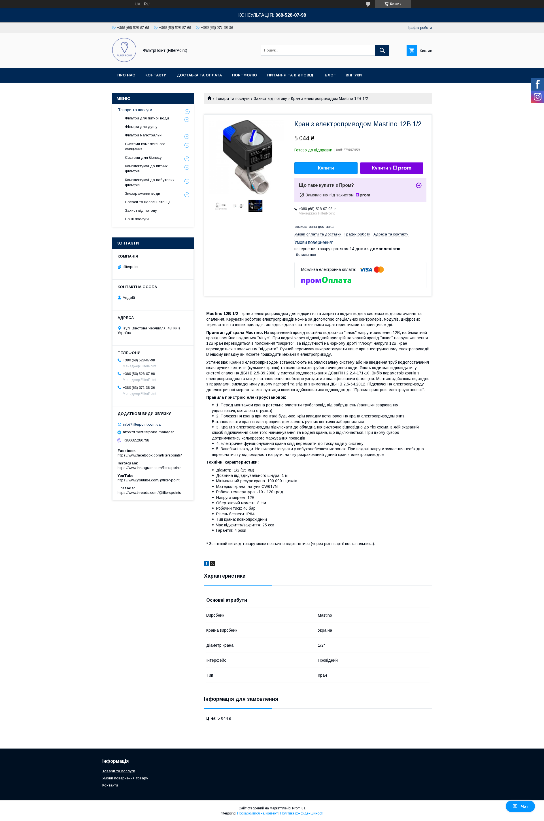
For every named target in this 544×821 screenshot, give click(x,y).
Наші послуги (137, 219)
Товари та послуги (232, 98)
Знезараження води (142, 193)
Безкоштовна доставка (313, 226)
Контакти (156, 75)
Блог (330, 75)
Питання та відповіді (290, 75)
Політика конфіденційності (301, 813)
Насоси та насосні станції (148, 202)
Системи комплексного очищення (145, 146)
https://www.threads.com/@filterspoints (149, 492)
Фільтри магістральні (143, 135)
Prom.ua (298, 808)
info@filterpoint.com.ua (142, 424)
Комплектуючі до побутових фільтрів (150, 182)
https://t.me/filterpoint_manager (148, 432)
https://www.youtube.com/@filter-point (148, 480)
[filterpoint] (124, 60)
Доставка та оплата (199, 75)
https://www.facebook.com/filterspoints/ (150, 455)
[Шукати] (382, 50)
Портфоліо (244, 75)
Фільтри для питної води (147, 118)
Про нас (126, 75)
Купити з (382, 168)
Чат (524, 806)
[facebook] (206, 564)
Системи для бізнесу (143, 157)
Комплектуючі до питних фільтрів (146, 168)
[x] (212, 564)
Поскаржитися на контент (257, 813)
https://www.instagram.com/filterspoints (150, 468)
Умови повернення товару (125, 778)
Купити (326, 168)
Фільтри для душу (141, 127)
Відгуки (354, 75)
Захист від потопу (270, 98)
